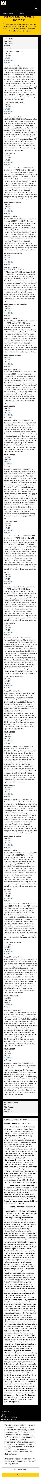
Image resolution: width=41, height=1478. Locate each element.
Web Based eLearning (9, 1417)
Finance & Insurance (8, 1419)
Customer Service (8, 13)
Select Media (8, 60)
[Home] (20, 3)
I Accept (20, 1475)
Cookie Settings (20, 1469)
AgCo (3, 1415)
